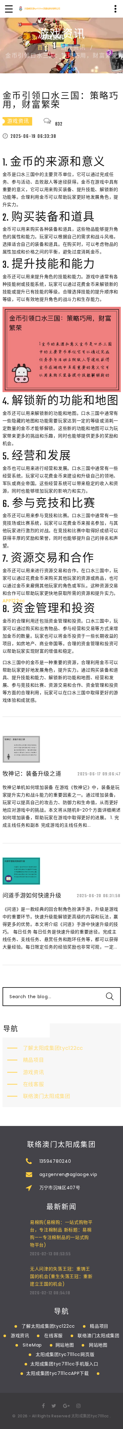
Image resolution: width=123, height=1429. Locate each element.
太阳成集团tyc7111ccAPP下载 (57, 1373)
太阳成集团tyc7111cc (89, 1416)
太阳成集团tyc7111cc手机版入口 (64, 1364)
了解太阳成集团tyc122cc (53, 1048)
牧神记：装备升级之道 (32, 774)
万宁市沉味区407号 (59, 1187)
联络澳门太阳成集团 (46, 1096)
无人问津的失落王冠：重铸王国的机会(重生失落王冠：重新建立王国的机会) (61, 1276)
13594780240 (55, 1161)
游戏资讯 (33, 1072)
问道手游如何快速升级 (32, 895)
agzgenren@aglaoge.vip (68, 1174)
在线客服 (33, 1084)
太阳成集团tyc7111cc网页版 (65, 1354)
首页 (43, 48)
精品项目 (33, 1060)
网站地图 (65, 1345)
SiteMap (32, 1345)
